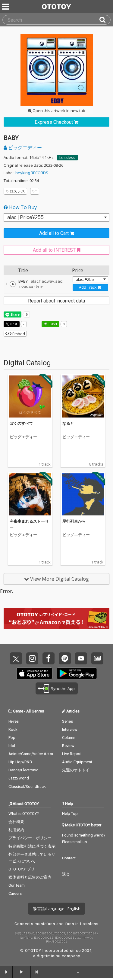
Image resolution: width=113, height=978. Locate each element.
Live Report (72, 754)
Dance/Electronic (23, 770)
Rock (12, 729)
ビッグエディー (24, 147)
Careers (15, 893)
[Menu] (6, 6)
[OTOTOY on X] (16, 658)
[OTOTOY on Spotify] (65, 658)
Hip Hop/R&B (20, 762)
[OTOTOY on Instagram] (32, 658)
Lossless (67, 157)
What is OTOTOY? (23, 813)
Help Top (70, 813)
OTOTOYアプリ (21, 869)
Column (68, 737)
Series (67, 721)
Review (68, 745)
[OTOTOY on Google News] (97, 658)
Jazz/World (18, 778)
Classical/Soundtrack (27, 786)
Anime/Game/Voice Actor (30, 754)
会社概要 (16, 821)
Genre (18, 711)
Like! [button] (53, 324)
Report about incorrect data (56, 301)
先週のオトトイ (75, 770)
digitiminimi (49, 956)
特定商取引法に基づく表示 (31, 846)
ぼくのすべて (21, 423)
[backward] (6, 972)
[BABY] (12, 284)
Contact (69, 858)
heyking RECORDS (31, 172)
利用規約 (16, 830)
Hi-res (13, 721)
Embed (18, 333)
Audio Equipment (77, 762)
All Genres (35, 711)
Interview (69, 729)
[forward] (37, 972)
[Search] (104, 19)
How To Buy (22, 207)
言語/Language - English (58, 908)
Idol (11, 745)
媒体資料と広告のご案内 (30, 877)
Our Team (16, 885)
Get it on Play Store (77, 673)
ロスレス (17, 191)
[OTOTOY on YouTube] (81, 658)
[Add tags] (34, 191)
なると (68, 423)
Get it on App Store (34, 673)
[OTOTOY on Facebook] (48, 658)
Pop (11, 737)
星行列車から (74, 521)
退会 (66, 874)
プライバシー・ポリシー (30, 838)
